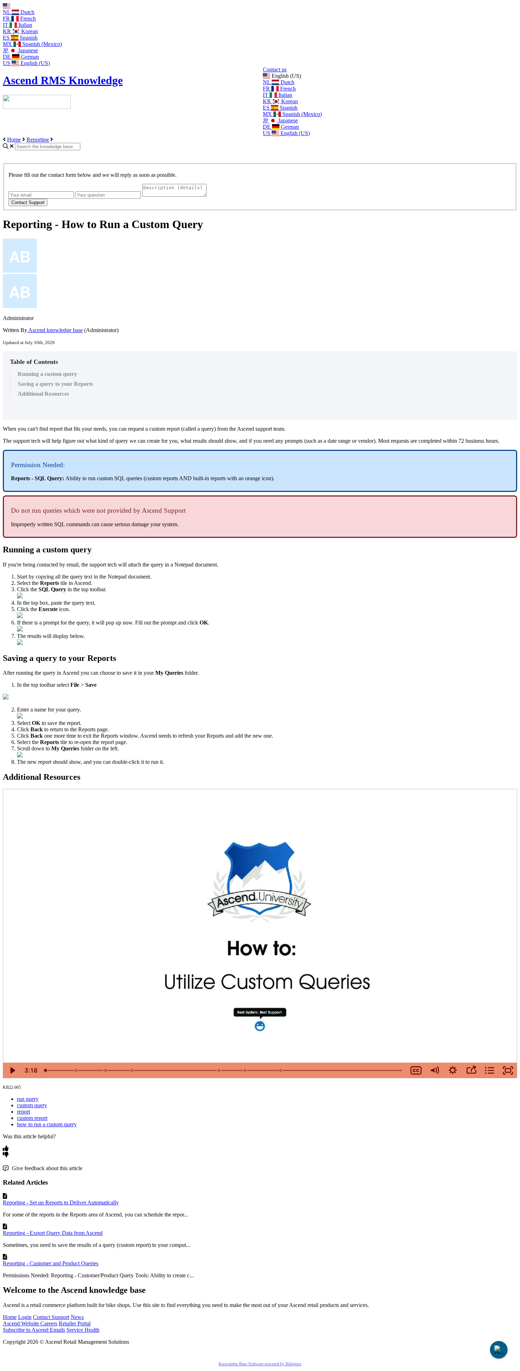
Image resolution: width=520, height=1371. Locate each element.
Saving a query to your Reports (55, 384)
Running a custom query (47, 374)
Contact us (275, 69)
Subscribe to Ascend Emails (34, 1330)
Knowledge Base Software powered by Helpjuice (260, 1363)
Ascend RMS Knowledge (63, 80)
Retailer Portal (75, 1323)
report (23, 1112)
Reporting (38, 139)
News (77, 1317)
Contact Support (51, 1317)
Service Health (83, 1330)
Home (14, 139)
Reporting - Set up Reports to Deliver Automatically (61, 1202)
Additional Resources (43, 394)
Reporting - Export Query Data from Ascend (53, 1233)
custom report (32, 1118)
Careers (48, 1323)
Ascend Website (21, 1323)
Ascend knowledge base (55, 330)
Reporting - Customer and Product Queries (50, 1263)
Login (24, 1317)
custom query (32, 1105)
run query (28, 1099)
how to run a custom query (47, 1124)
